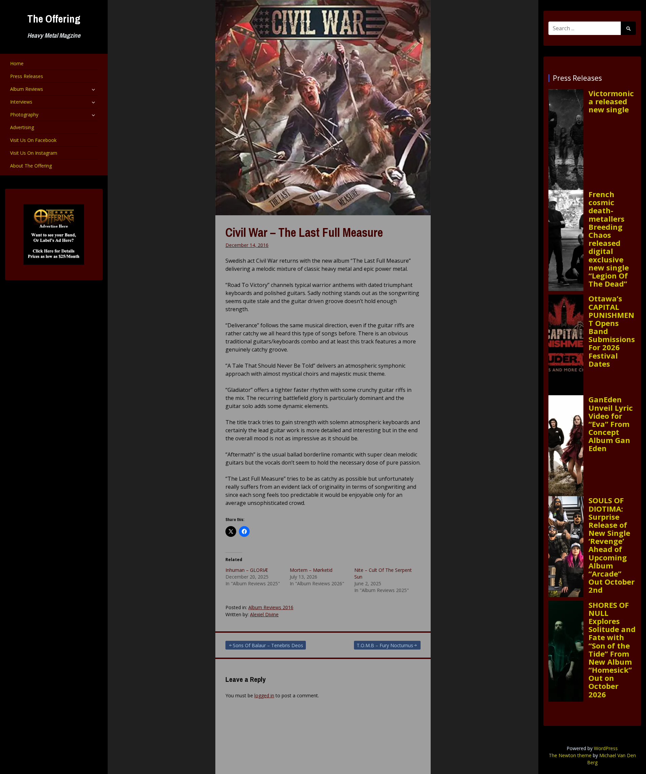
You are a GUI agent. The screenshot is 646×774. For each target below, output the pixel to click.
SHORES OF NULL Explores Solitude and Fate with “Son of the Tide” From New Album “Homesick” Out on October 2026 (612, 649)
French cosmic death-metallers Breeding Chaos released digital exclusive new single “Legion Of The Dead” (608, 239)
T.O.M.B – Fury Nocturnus (385, 645)
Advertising (22, 127)
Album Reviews (26, 89)
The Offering (53, 18)
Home (17, 63)
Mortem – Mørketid (311, 570)
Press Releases (26, 76)
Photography (24, 114)
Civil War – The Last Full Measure (304, 232)
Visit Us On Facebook (33, 140)
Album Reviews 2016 (270, 607)
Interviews (21, 102)
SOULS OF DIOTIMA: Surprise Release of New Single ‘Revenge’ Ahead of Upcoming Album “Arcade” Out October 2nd (611, 545)
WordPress (606, 748)
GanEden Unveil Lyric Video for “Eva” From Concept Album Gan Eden (610, 423)
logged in (264, 695)
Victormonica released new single (611, 101)
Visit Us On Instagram (33, 153)
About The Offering (31, 165)
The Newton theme (570, 755)
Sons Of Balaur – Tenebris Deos (268, 645)
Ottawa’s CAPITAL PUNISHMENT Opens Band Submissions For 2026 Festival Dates (611, 331)
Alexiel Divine (264, 614)
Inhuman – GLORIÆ (246, 570)
